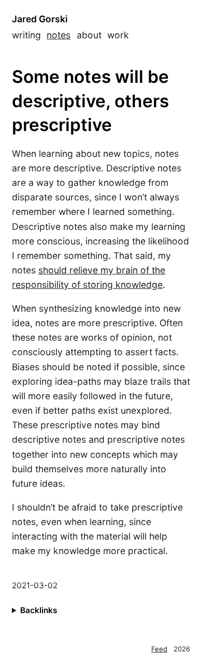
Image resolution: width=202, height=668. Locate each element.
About (89, 35)
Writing (26, 35)
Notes (58, 35)
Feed (159, 649)
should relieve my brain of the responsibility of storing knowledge (88, 277)
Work (118, 35)
